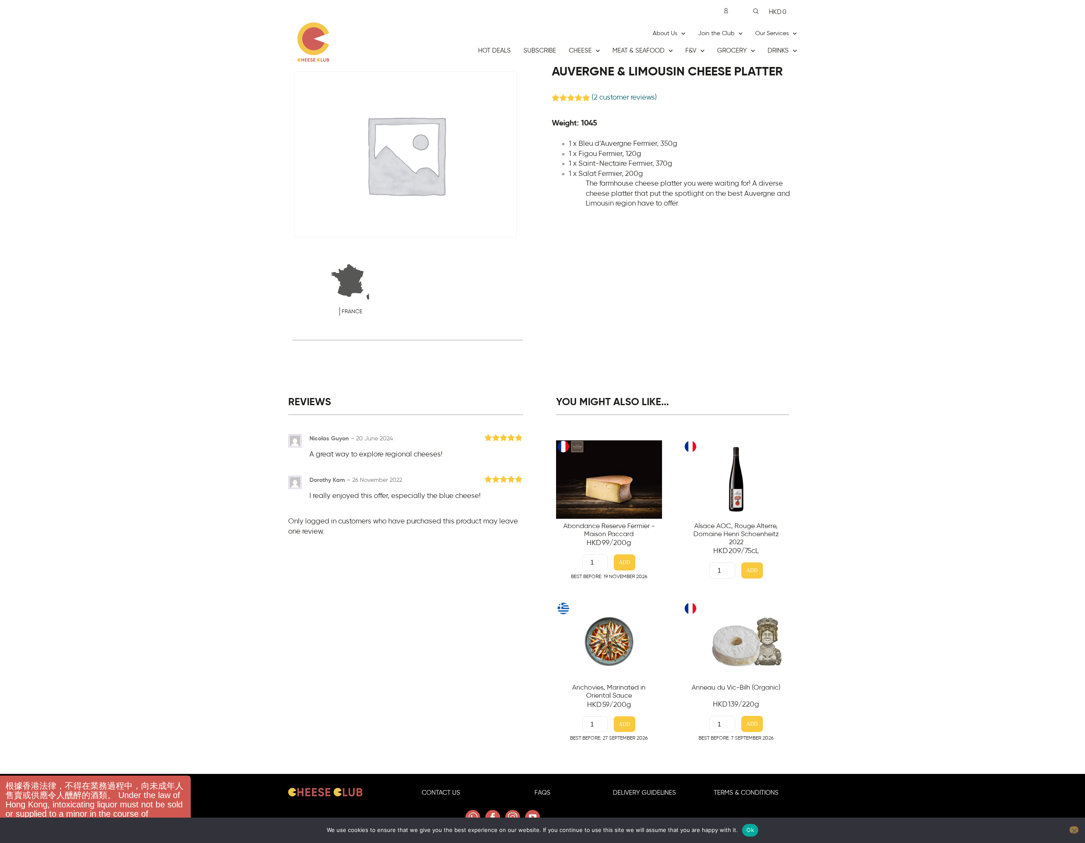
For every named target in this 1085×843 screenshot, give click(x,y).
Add (624, 562)
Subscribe (539, 50)
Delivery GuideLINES (644, 793)
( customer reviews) (624, 97)
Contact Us (441, 793)
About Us (665, 33)
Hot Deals (494, 50)
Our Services (772, 33)
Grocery (732, 50)
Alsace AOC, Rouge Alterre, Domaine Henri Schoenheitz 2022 (736, 534)
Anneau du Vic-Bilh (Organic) (736, 687)
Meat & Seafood (638, 50)
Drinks (778, 50)
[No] (1074, 830)
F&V (690, 50)
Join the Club (716, 33)
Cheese (580, 50)
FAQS (542, 793)
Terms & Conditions (746, 793)
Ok (750, 829)
